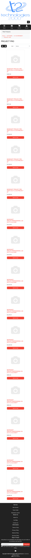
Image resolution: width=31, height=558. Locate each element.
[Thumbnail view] (2, 46)
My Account (15, 507)
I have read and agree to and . (16, 547)
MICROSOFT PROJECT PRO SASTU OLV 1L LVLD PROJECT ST (15, 70)
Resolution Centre (15, 512)
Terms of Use (15, 527)
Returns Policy (15, 532)
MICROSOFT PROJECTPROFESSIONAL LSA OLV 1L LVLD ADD (15, 221)
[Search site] (28, 22)
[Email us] (15, 551)
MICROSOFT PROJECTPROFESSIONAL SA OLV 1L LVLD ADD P (15, 371)
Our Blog (15, 520)
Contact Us (15, 522)
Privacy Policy (15, 530)
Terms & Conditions (19, 546)
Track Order (15, 510)
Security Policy (15, 535)
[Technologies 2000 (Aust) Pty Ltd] (15, 10)
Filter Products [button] (6, 31)
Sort (12, 46)
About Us (15, 517)
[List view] (5, 46)
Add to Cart (15, 77)
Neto (18, 555)
